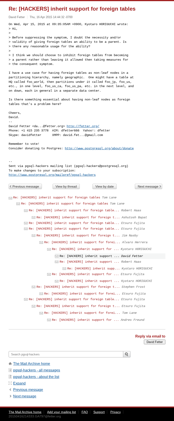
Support (99, 412)
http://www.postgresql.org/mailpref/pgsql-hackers (52, 175)
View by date (104, 186)
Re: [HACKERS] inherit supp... (93, 268)
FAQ (85, 412)
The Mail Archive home (31, 364)
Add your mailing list (61, 412)
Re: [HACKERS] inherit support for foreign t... (78, 217)
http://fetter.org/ (83, 126)
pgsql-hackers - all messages (36, 370)
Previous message (25, 186)
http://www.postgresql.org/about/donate (99, 148)
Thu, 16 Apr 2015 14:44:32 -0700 (51, 17)
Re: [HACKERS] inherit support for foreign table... (74, 210)
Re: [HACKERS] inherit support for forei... (82, 242)
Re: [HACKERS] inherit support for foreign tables (56, 197)
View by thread (66, 186)
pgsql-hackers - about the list (36, 377)
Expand (19, 383)
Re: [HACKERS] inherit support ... (89, 262)
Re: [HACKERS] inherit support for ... (85, 249)
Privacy (115, 412)
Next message (148, 186)
